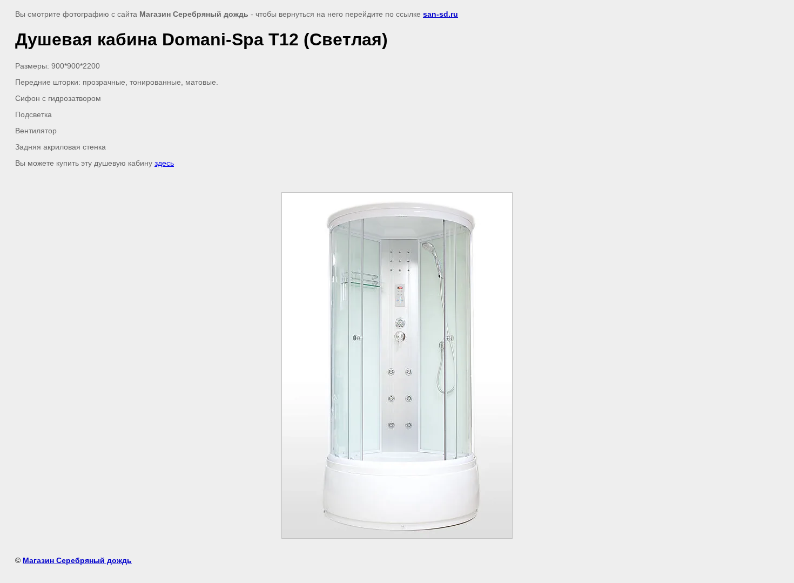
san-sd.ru (440, 14)
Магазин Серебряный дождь (77, 560)
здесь (164, 163)
